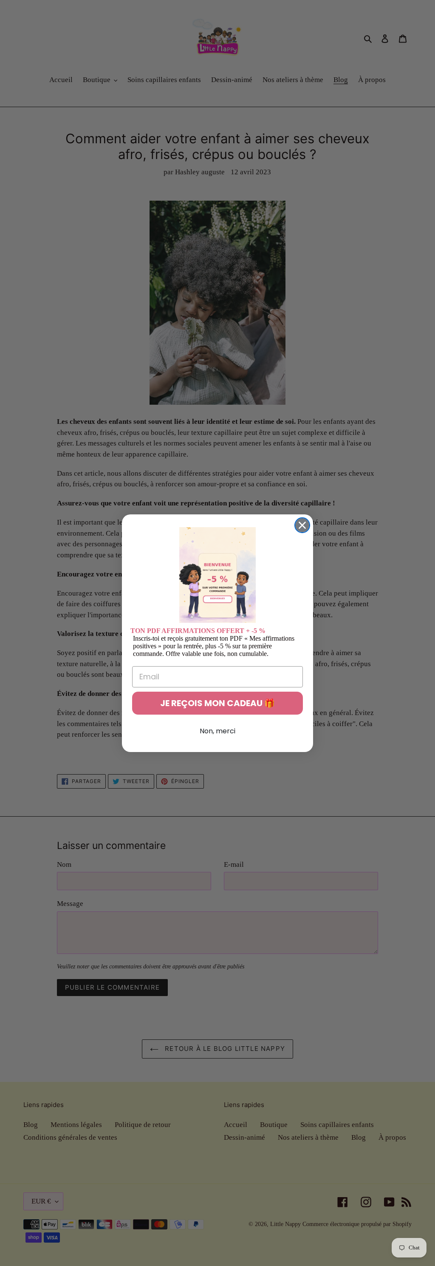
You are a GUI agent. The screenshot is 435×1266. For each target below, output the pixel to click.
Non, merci (217, 731)
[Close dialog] (302, 525)
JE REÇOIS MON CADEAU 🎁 (217, 703)
